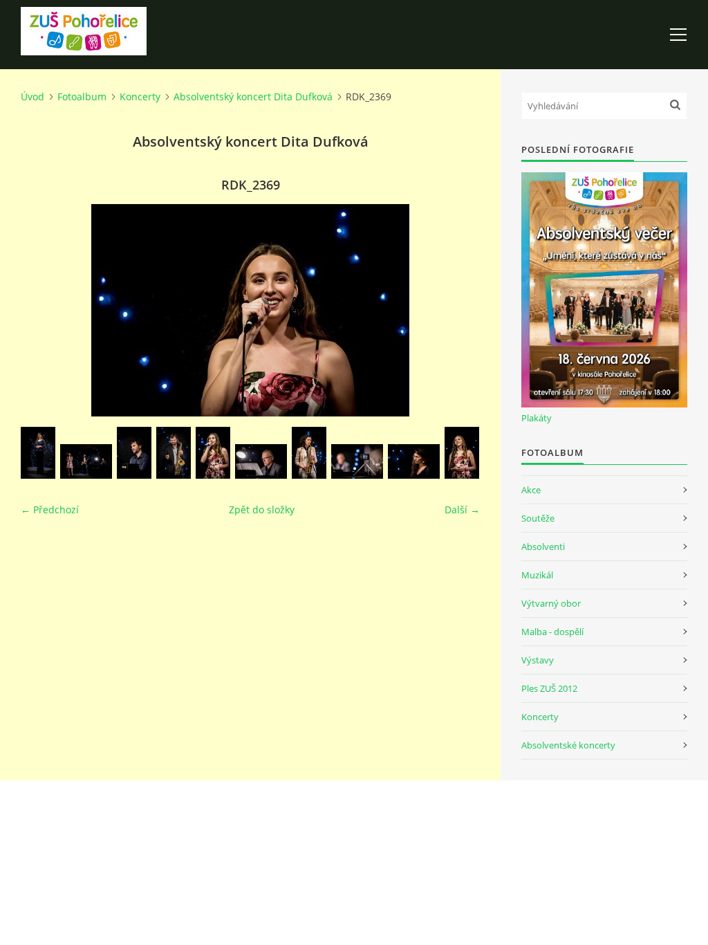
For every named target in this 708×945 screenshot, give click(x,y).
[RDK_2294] (261, 461)
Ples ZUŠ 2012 (549, 688)
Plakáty (536, 418)
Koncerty (140, 96)
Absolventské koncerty (568, 745)
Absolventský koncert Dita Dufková (253, 96)
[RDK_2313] (462, 453)
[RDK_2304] (357, 461)
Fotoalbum (81, 96)
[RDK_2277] (38, 453)
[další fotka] (457, 310)
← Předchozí (50, 509)
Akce (531, 490)
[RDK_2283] (134, 453)
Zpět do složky (262, 509)
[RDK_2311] (414, 461)
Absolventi (543, 546)
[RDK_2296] (309, 453)
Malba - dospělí (552, 631)
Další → (462, 509)
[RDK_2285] (173, 453)
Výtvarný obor (551, 603)
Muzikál (537, 575)
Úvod (32, 96)
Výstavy (537, 660)
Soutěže (538, 518)
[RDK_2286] (213, 453)
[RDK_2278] (86, 461)
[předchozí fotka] (43, 310)
